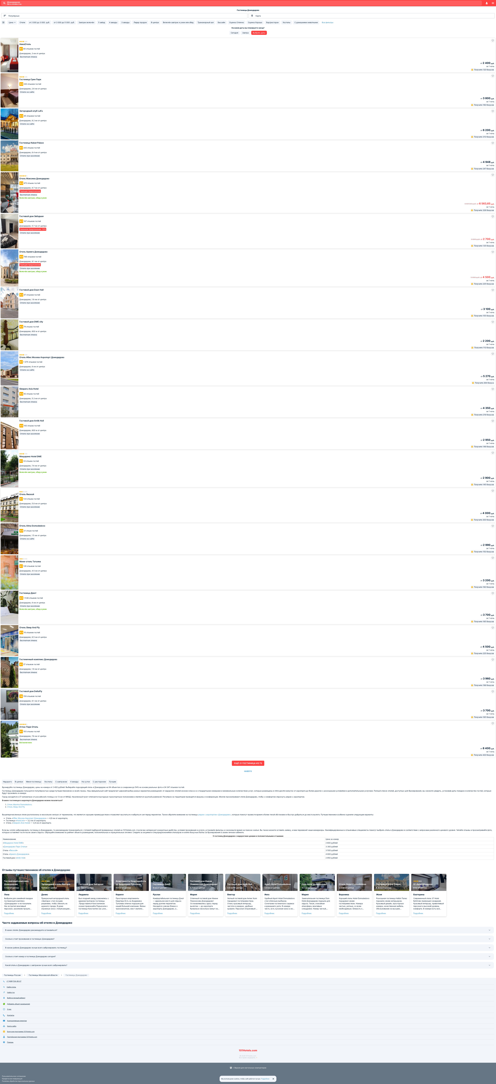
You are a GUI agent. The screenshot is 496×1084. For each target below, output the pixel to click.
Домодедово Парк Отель (15, 846)
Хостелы (48, 782)
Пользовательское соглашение (14, 1076)
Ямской (13, 850)
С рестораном (99, 782)
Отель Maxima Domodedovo (19, 804)
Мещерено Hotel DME (13, 843)
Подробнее (9, 913)
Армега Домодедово (19, 854)
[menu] (493, 3)
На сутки (86, 782)
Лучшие (112, 782)
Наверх (248, 771)
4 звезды (74, 782)
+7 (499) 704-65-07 (13, 981)
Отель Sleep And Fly (16, 807)
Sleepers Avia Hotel (21, 823)
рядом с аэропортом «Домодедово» (214, 814)
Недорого (7, 782)
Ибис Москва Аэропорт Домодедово (29, 818)
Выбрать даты (259, 33)
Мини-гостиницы (33, 782)
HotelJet (20, 820)
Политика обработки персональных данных (18, 1081)
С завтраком (61, 782)
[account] (487, 3)
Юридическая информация (12, 1079)
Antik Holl (20, 858)
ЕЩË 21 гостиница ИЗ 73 (248, 763)
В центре (19, 782)
